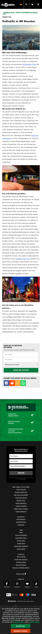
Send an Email (21, 556)
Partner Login (20, 574)
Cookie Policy (21, 543)
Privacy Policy (21, 540)
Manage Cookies (20, 631)
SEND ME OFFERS (21, 370)
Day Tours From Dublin (21, 495)
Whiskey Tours (21, 500)
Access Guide (21, 549)
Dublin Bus (21, 525)
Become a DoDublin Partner (21, 567)
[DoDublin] (8, 1)
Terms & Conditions (21, 535)
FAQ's (21, 532)
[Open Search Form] (26, 4)
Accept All (20, 626)
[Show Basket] (32, 4)
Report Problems (21, 565)
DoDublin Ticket (21, 522)
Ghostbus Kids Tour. (22, 259)
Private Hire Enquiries (21, 559)
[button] (38, 4)
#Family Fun (6, 17)
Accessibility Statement (21, 546)
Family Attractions (21, 511)
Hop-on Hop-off (21, 489)
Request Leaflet (21, 562)
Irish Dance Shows (21, 497)
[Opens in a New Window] (12, 385)
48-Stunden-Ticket (30, 64)
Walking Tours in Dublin (21, 509)
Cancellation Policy (21, 538)
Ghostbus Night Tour (21, 492)
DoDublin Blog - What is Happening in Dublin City (20, 13)
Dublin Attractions (21, 503)
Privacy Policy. (22, 478)
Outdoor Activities (21, 506)
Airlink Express (21, 519)
